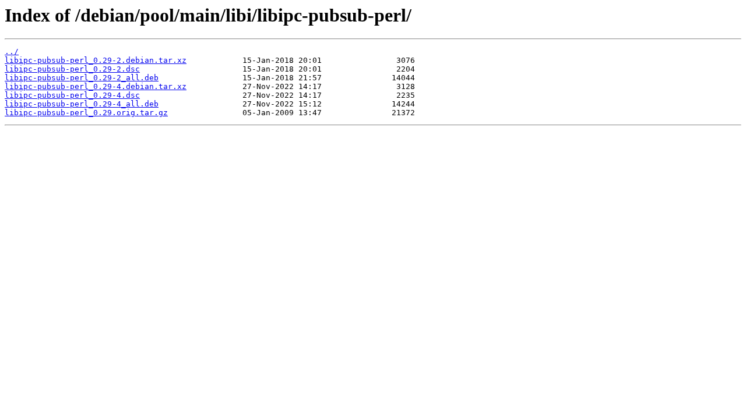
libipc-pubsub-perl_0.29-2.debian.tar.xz (95, 60)
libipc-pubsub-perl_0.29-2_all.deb (82, 77)
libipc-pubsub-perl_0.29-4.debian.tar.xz (95, 86)
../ (12, 51)
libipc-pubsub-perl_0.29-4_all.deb (82, 104)
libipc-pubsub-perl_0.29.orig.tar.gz (86, 112)
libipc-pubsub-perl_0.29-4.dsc (72, 95)
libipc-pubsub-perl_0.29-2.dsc (72, 69)
